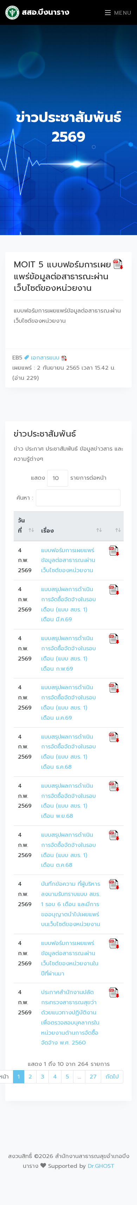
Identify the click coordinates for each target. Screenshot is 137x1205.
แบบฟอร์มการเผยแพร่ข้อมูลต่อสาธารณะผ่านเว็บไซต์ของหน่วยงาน (68, 560)
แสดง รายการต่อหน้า (68, 478)
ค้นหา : (25, 498)
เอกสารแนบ (45, 358)
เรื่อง (47, 531)
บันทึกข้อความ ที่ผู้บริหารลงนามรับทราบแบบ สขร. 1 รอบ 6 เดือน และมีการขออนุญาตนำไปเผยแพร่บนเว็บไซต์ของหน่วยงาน (70, 904)
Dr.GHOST (101, 1166)
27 (93, 1077)
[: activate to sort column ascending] (114, 526)
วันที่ (21, 525)
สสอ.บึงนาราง (44, 12)
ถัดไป (112, 1077)
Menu (121, 13)
